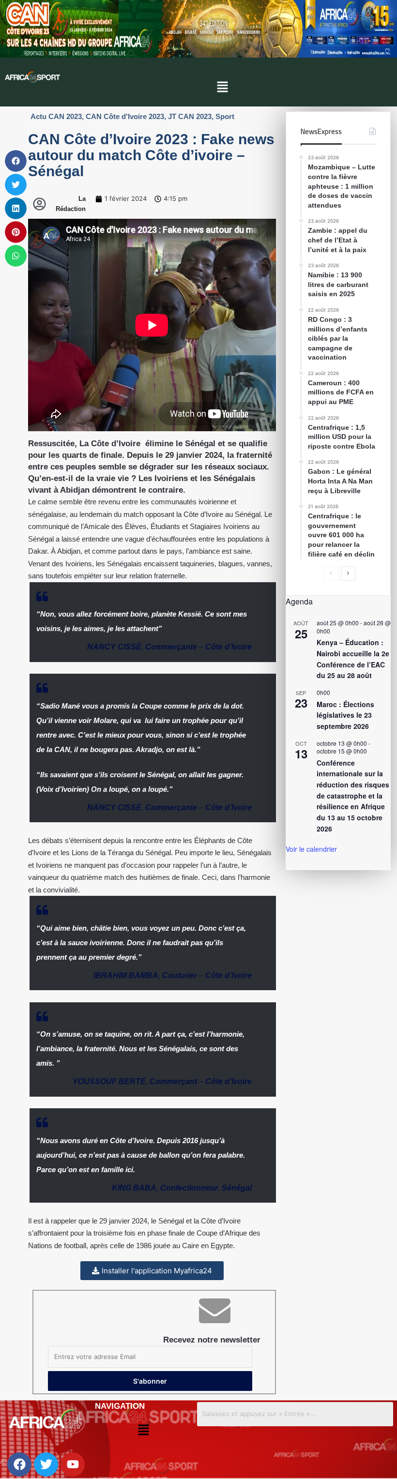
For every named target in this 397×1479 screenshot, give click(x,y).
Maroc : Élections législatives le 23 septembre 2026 (345, 715)
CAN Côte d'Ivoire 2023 (125, 116)
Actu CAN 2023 (56, 116)
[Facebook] (19, 1464)
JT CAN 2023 (190, 116)
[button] (222, 87)
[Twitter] (46, 1464)
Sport (224, 116)
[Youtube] (73, 1464)
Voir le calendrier (311, 849)
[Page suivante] (348, 573)
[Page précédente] (331, 573)
